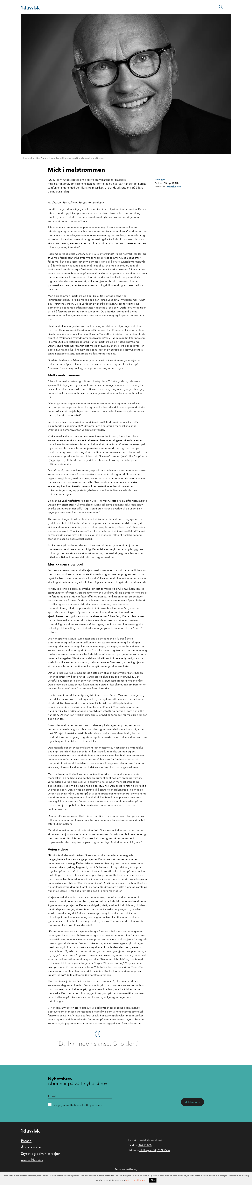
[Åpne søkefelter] (221, 7)
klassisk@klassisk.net (150, 1140)
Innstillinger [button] (139, 1180)
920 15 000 (145, 1145)
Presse (26, 1140)
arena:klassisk (32, 1160)
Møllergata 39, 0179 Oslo (154, 1150)
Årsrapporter (31, 1147)
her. (127, 1180)
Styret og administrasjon (40, 1153)
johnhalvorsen (173, 186)
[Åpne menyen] (228, 7)
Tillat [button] (153, 1180)
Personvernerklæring (126, 1169)
